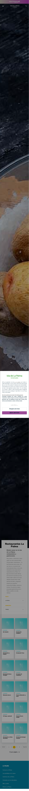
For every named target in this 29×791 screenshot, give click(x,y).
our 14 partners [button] (17, 382)
